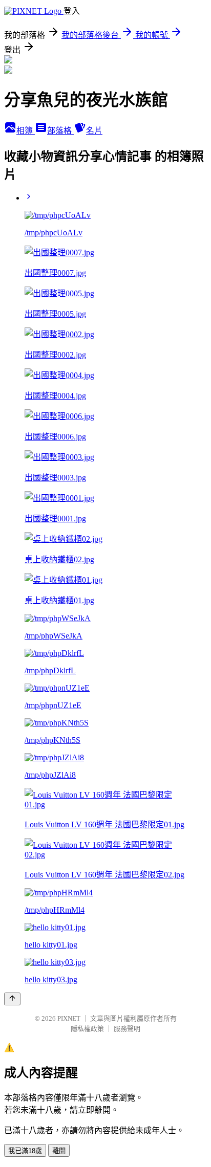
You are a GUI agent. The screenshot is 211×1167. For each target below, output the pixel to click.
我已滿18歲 (25, 1151)
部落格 (60, 130)
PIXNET (68, 1018)
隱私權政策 (87, 1028)
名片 (94, 130)
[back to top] (12, 999)
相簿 (25, 130)
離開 (59, 1151)
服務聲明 (127, 1028)
